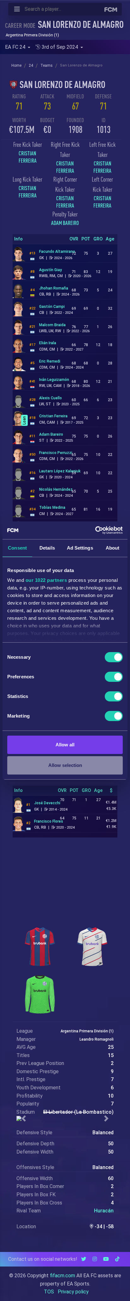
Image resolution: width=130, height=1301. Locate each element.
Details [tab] (47, 548)
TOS (49, 1292)
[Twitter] (83, 1259)
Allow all (65, 744)
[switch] (114, 677)
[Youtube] (106, 1259)
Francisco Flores (48, 821)
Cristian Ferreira (28, 157)
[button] (23, 1118)
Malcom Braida (52, 325)
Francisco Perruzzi (55, 453)
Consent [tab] (17, 548)
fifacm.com (62, 1276)
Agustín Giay (50, 270)
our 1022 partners (46, 580)
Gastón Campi (52, 306)
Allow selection (65, 765)
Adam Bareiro (65, 223)
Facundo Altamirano (57, 251)
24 (31, 65)
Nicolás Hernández (56, 489)
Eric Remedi (49, 361)
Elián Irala (47, 343)
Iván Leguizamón (54, 379)
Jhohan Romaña (53, 288)
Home (16, 65)
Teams (46, 65)
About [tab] (113, 548)
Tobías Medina (52, 507)
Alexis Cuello (50, 398)
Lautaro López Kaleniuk (59, 471)
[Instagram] (94, 1259)
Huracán (104, 1211)
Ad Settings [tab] (80, 548)
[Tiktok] (117, 1259)
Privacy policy (73, 1292)
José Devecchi (47, 803)
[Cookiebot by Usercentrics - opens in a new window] (95, 530)
